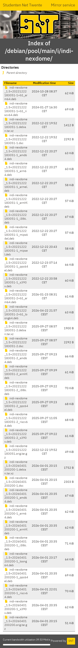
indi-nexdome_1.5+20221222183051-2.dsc (15, 342)
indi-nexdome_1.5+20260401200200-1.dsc (15, 482)
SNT (71, 641)
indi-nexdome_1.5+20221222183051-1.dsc (15, 139)
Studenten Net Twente (22, 5)
